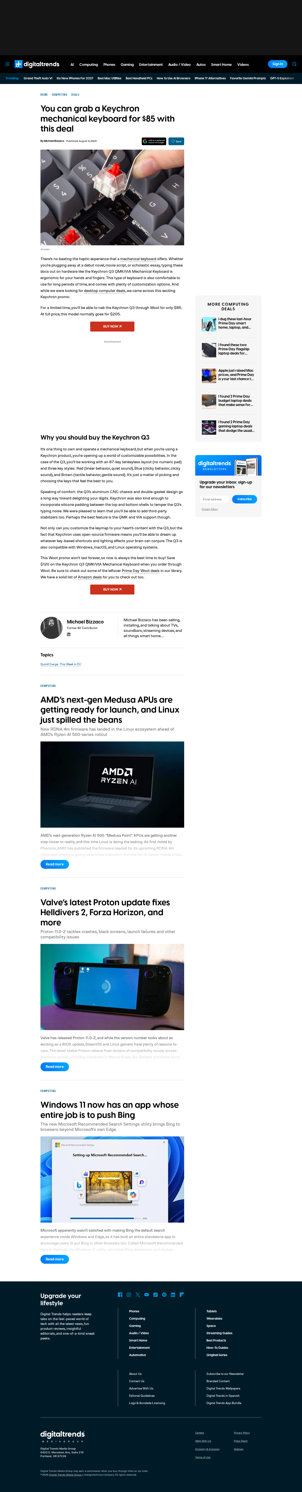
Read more (55, 864)
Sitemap (238, 1449)
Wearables (214, 1319)
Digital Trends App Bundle (223, 1403)
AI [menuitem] (72, 64)
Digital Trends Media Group (65, 1474)
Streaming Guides (219, 1333)
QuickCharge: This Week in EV (60, 664)
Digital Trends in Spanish (223, 1395)
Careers (199, 1432)
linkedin (69, 634)
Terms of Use (202, 1457)
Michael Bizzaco (54, 141)
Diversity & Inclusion (207, 1449)
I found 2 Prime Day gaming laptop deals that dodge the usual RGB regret (235, 428)
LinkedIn (173, 1294)
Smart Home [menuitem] (221, 64)
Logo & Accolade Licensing (147, 1403)
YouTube (146, 1294)
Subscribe (244, 499)
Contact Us (136, 1381)
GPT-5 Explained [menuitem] (282, 78)
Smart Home (138, 1340)
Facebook (120, 1294)
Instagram (129, 1294)
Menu (7, 64)
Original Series (216, 1355)
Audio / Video (139, 1333)
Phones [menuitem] (109, 64)
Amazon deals (90, 576)
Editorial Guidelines (142, 1395)
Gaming (135, 1326)
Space (211, 1326)
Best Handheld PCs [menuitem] (139, 78)
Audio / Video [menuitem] (179, 64)
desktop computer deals (104, 290)
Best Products (216, 1340)
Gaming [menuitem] (127, 64)
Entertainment (139, 1348)
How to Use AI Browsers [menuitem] (173, 78)
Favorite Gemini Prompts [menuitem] (248, 78)
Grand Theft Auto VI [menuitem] (38, 78)
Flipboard (182, 1294)
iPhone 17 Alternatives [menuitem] (210, 78)
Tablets (211, 1311)
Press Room (241, 1440)
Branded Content (218, 1381)
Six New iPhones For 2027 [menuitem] (75, 78)
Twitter (138, 1294)
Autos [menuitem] (201, 64)
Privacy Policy (210, 509)
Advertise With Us (141, 1388)
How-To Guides (217, 1348)
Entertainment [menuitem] (151, 64)
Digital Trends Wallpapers (223, 1388)
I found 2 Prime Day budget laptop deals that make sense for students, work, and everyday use (235, 405)
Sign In (277, 64)
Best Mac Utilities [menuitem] (109, 78)
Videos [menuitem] (243, 64)
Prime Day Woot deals (141, 570)
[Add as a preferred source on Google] (154, 141)
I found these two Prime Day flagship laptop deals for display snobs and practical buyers (233, 353)
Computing (137, 1319)
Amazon (45, 249)
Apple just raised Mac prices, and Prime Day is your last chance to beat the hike (236, 377)
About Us (135, 1374)
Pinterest (164, 1294)
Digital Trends (29, 70)
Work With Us (203, 1440)
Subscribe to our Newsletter (225, 1374)
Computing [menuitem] (88, 64)
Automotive (137, 1355)
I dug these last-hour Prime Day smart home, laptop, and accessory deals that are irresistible (235, 328)
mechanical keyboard (138, 258)
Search (294, 64)
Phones (134, 1311)
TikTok (155, 1294)
